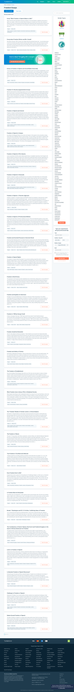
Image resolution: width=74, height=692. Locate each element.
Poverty (16, 652)
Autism (5, 662)
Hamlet (56, 101)
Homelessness (38, 654)
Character (56, 98)
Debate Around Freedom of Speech (16, 615)
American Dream (58, 54)
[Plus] (67, 245)
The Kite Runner (57, 214)
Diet (55, 84)
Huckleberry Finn (58, 169)
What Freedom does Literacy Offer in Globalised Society (22, 392)
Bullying (37, 650)
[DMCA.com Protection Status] (69, 640)
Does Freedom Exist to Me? (14, 473)
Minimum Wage (28, 654)
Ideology (56, 164)
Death (56, 91)
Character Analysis (58, 167)
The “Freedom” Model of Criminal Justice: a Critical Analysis (23, 411)
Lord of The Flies (58, 172)
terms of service (62, 253)
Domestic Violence (18, 660)
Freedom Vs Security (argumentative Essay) (18, 89)
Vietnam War (17, 650)
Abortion (27, 658)
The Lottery (57, 178)
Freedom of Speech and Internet (15, 111)
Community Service (58, 80)
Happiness (57, 73)
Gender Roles (38, 652)
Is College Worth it (18, 662)
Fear (55, 75)
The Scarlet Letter (58, 165)
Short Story (57, 155)
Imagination (57, 193)
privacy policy (58, 254)
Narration (56, 120)
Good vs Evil (57, 200)
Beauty (56, 82)
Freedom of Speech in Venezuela (15, 174)
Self (55, 204)
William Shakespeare (58, 85)
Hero (55, 103)
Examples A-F (60, 654)
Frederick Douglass (58, 157)
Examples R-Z (27, 656)
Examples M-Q (17, 656)
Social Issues (57, 59)
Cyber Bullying (28, 662)
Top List (5, 664)
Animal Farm (57, 138)
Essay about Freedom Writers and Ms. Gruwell (19, 39)
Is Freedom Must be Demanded (15, 492)
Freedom (56, 115)
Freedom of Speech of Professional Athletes (18, 216)
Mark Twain (57, 141)
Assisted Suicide (50, 660)
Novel (56, 89)
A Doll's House (57, 216)
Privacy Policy (62, 679)
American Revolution (18, 654)
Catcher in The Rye (58, 186)
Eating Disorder (60, 660)
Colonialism (57, 181)
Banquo (56, 197)
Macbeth (56, 117)
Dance (56, 70)
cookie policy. (62, 688)
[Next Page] (8, 634)
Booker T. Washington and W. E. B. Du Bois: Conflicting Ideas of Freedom (26, 510)
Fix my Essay (38, 666)
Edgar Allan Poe (57, 146)
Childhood (56, 52)
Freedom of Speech (50, 652)
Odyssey (56, 134)
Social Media (38, 656)
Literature (8, 4)
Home (5, 4)
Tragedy (56, 129)
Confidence (62, 38)
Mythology (57, 111)
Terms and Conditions (63, 682)
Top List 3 (27, 664)
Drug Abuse (38, 662)
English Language (58, 195)
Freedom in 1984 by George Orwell (16, 314)
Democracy (62, 28)
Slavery (5, 654)
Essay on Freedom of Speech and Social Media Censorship (22, 68)
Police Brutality (49, 648)
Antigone (56, 113)
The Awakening (57, 212)
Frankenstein (57, 125)
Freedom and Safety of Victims (15, 351)
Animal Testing (28, 652)
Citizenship (62, 49)
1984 (56, 158)
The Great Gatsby (58, 110)
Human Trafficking (61, 652)
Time (55, 150)
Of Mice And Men (58, 153)
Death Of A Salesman (58, 162)
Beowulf (56, 171)
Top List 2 (16, 664)
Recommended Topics (62, 662)
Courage (56, 78)
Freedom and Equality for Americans (16, 294)
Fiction (56, 87)
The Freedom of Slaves (13, 434)
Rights (56, 61)
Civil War (5, 652)
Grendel (56, 190)
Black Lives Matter (28, 650)
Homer (56, 209)
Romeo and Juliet (58, 136)
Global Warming (7, 648)
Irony (56, 185)
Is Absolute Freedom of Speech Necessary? (18, 572)
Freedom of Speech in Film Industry (16, 154)
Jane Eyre (56, 176)
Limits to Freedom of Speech (14, 549)
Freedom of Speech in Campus (15, 133)
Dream (56, 77)
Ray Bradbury (57, 160)
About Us (61, 675)
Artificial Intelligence (18, 658)
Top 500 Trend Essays (8, 669)
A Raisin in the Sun (58, 183)
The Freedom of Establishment (15, 371)
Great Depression (39, 660)
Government (57, 63)
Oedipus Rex (57, 106)
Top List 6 (59, 664)
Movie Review (60, 656)
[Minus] (56, 245)
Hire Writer (66, 1)
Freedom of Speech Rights (14, 257)
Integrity (56, 71)
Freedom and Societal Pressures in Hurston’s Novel (20, 238)
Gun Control (27, 660)
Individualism (57, 219)
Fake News (49, 658)
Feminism (56, 94)
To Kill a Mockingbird (58, 174)
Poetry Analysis (57, 211)
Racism (16, 648)
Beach (56, 66)
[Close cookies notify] (72, 687)
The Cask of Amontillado (59, 202)
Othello (56, 148)
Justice (56, 56)
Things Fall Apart (58, 205)
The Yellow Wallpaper (58, 179)
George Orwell (57, 127)
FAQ (60, 677)
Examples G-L (6, 656)
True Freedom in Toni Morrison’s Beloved (17, 453)
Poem (56, 124)
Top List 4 (38, 664)
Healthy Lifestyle (58, 68)
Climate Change (50, 656)
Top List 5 (48, 664)
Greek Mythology (58, 131)
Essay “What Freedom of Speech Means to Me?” (19, 18)
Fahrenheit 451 (57, 139)
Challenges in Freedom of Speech (16, 593)
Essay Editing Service (29, 666)
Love (55, 92)
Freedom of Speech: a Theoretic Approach (18, 195)
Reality (56, 108)
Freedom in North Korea (13, 277)
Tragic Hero (57, 143)
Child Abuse (6, 650)
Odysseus (56, 132)
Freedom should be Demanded (15, 332)
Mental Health (6, 658)
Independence (57, 218)
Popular (48, 662)
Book (56, 96)
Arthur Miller (57, 118)
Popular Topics (17, 666)
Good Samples (60, 666)
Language (56, 99)
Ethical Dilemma (39, 658)
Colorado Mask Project (8, 666)
